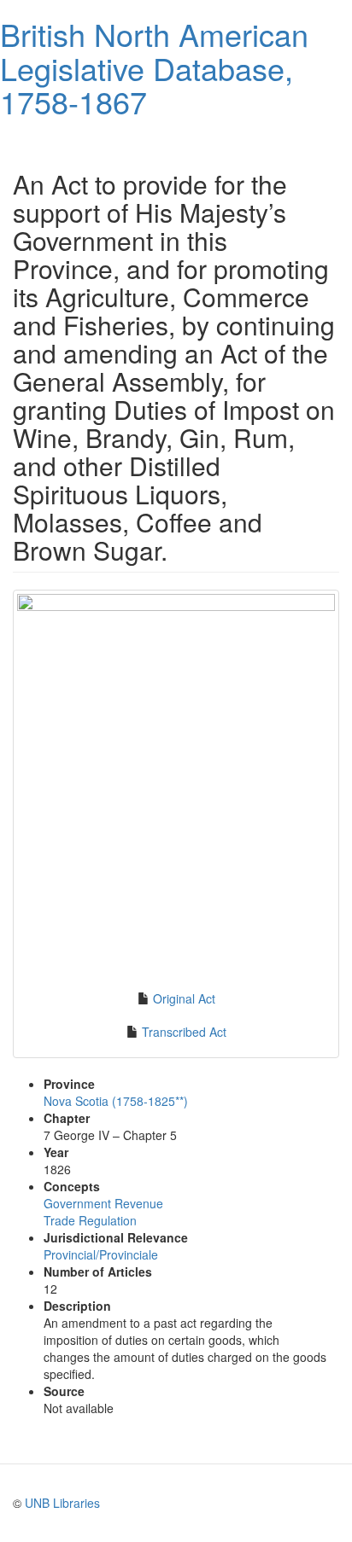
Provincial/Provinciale (101, 1254)
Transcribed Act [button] (184, 1031)
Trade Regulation (90, 1220)
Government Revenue (103, 1203)
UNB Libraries (62, 1502)
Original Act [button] (184, 998)
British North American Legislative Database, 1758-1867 (154, 67)
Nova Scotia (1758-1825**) (116, 1100)
